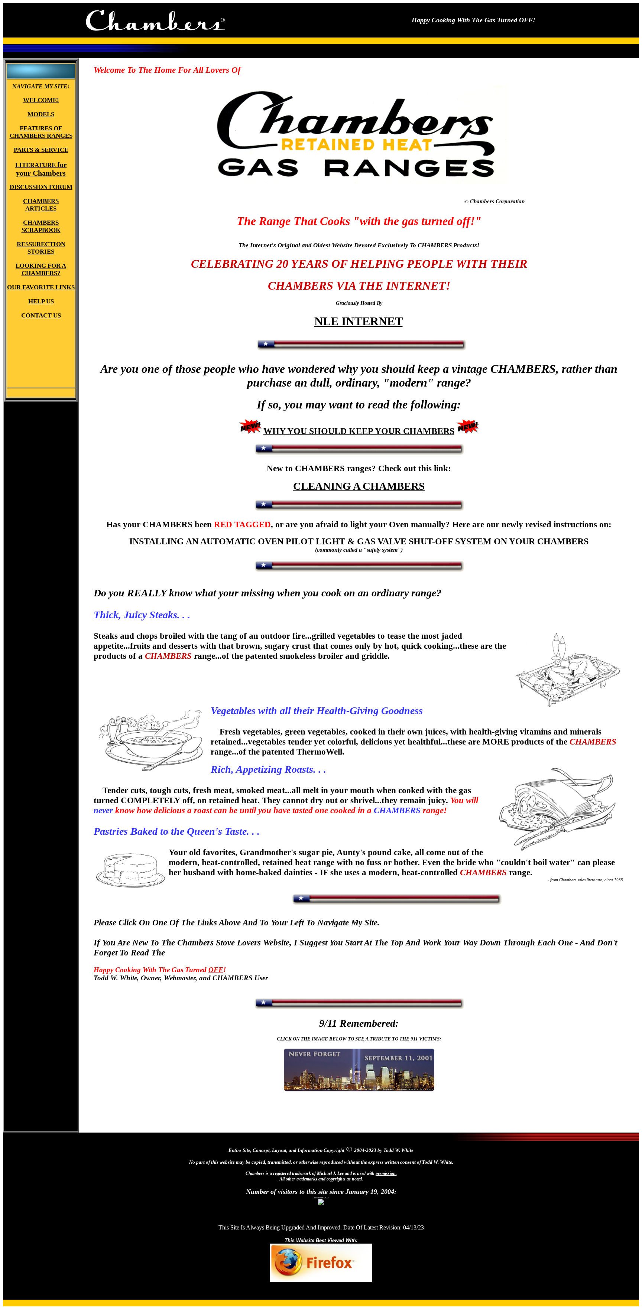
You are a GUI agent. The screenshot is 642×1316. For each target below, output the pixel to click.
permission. (386, 1173)
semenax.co (321, 1197)
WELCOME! (191, 952)
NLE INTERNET (358, 321)
